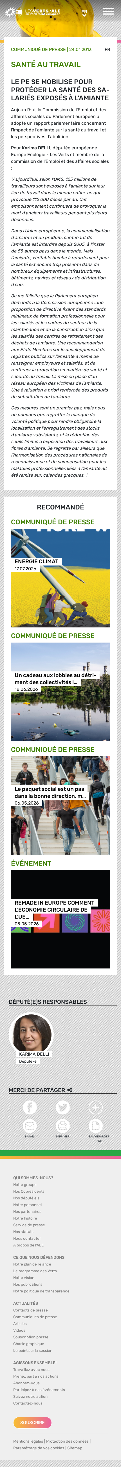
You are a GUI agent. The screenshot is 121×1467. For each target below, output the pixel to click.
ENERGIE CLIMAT (37, 561)
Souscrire (32, 1422)
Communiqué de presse (38, 49)
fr (107, 49)
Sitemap (74, 1448)
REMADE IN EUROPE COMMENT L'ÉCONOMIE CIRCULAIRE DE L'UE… (55, 910)
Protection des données (67, 1441)
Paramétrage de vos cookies (38, 1448)
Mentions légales (28, 1441)
